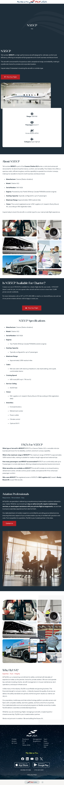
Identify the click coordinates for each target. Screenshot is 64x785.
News (45, 741)
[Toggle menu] (42, 782)
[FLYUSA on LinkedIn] (27, 759)
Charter (14, 739)
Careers (46, 743)
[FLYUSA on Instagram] (36, 759)
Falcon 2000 (26, 745)
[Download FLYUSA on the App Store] (21, 764)
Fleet (32, 28)
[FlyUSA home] (32, 782)
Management (37, 739)
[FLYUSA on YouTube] (32, 759)
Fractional (25, 739)
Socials (46, 745)
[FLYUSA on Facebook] (22, 759)
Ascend (14, 741)
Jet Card (14, 743)
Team (45, 739)
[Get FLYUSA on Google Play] (41, 764)
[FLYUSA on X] (41, 759)
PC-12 (24, 741)
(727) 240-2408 (38, 770)
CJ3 (23, 743)
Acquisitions (37, 741)
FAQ (45, 747)
